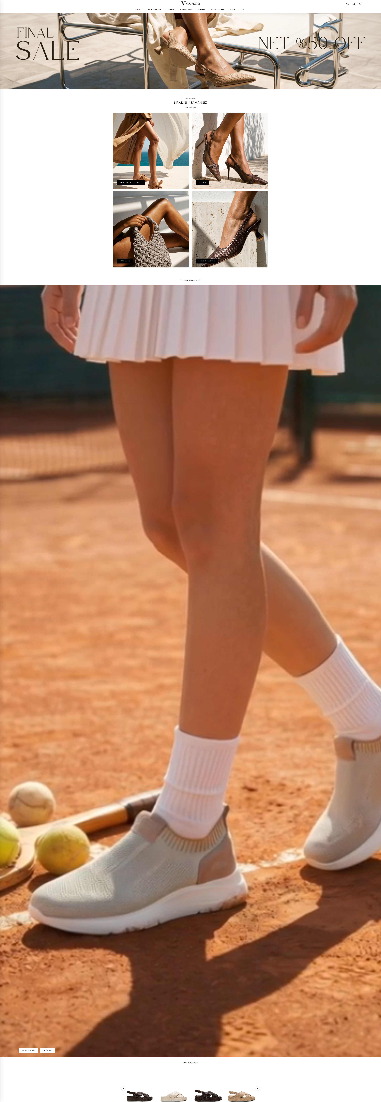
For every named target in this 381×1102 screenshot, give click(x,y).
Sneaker (201, 9)
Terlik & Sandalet (154, 9)
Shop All (138, 9)
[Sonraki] (258, 1089)
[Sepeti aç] (360, 4)
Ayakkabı (171, 9)
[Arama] (354, 4)
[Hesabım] (347, 4)
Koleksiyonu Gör (28, 1050)
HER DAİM (202, 182)
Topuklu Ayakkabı (218, 9)
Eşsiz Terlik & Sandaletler (131, 182)
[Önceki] (123, 1089)
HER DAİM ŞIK (125, 261)
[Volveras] (190, 3)
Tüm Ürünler (47, 1050)
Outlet (243, 9)
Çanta (232, 9)
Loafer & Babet (186, 9)
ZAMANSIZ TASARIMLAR (207, 261)
